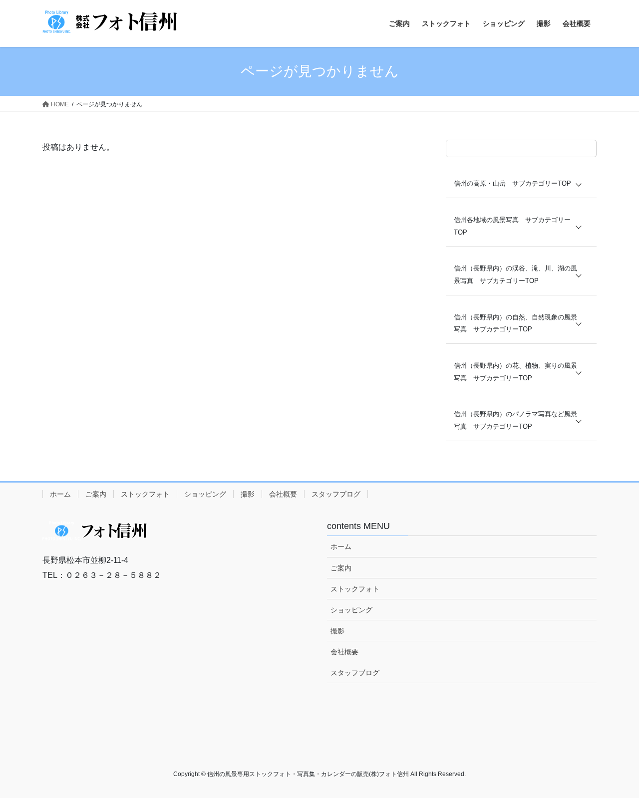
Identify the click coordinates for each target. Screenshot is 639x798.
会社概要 (283, 494)
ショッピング (205, 494)
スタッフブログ (336, 494)
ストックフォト (145, 494)
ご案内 (95, 494)
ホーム (60, 494)
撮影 (248, 494)
